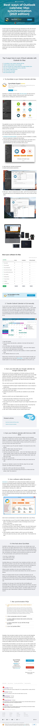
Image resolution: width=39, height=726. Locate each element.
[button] (16, 616)
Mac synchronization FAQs (9, 72)
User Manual (18, 714)
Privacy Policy (26, 714)
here (24, 725)
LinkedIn (19, 719)
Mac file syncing (23, 93)
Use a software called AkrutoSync (10, 69)
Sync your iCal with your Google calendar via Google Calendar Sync (17, 66)
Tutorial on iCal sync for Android (11, 424)
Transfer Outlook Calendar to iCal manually (12, 64)
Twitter (4, 719)
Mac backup (19, 358)
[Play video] (19, 236)
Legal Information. (21, 722)
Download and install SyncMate (10, 136)
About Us (11, 714)
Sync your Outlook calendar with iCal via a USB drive (14, 67)
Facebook (9, 719)
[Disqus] (19, 698)
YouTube (14, 719)
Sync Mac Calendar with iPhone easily (12, 422)
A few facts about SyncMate (9, 71)
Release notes (17, 668)
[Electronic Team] (19, 1)
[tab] (19, 605)
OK (34, 724)
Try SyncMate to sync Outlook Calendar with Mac (13, 63)
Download (29, 19)
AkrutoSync (4, 481)
